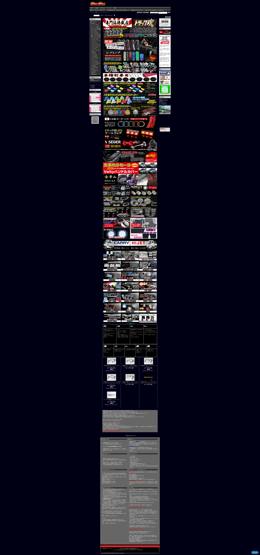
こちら (164, 23)
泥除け (93, 52)
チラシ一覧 (109, 8)
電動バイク (92, 21)
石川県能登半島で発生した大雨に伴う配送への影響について (118, 10)
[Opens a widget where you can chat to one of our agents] (255, 552)
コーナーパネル (94, 57)
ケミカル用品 (93, 70)
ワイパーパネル (94, 64)
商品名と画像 (107, 15)
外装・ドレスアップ (99, 12)
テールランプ (93, 68)
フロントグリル (94, 47)
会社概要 (96, 8)
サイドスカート (94, 39)
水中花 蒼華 (92, 87)
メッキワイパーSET (95, 63)
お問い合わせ (102, 8)
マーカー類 (93, 66)
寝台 (92, 51)
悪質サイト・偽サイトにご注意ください (97, 10)
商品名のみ (102, 15)
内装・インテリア (94, 35)
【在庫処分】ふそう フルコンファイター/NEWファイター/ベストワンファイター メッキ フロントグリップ (111, 383)
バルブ (92, 71)
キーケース (93, 30)
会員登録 (114, 8)
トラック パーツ (92, 12)
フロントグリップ (94, 46)
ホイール (93, 48)
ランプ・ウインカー (94, 34)
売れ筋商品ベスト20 (94, 80)
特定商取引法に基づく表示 (130, 435)
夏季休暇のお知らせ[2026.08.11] (137, 10)
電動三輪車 (92, 23)
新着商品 (92, 79)
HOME (91, 8)
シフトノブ (93, 33)
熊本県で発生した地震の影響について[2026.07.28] (154, 10)
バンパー (93, 53)
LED (92, 69)
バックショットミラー (95, 45)
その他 (93, 65)
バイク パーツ (92, 24)
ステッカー (93, 42)
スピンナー (93, 31)
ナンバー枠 (93, 60)
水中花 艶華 (92, 85)
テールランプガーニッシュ (96, 58)
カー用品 (92, 74)
